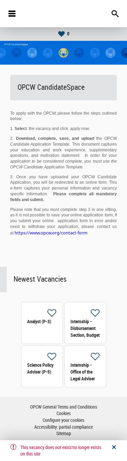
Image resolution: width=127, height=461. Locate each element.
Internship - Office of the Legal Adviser (82, 371)
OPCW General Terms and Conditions (63, 407)
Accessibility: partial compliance (63, 427)
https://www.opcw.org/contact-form (51, 233)
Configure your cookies (63, 420)
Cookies (64, 413)
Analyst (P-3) (39, 321)
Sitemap (63, 434)
